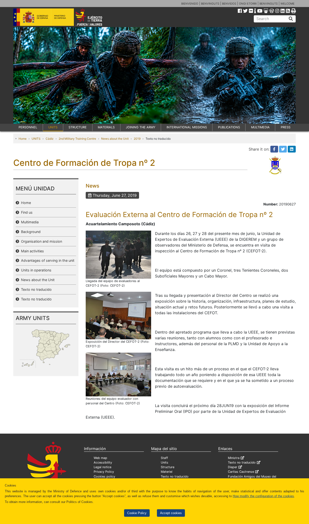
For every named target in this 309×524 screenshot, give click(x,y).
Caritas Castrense (241, 471)
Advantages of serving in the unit (46, 260)
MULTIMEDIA (260, 127)
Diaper (232, 467)
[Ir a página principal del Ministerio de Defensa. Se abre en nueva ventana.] (43, 16)
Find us (26, 212)
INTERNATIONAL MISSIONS (187, 127)
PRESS (285, 127)
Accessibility (103, 462)
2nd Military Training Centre (77, 138)
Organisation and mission (40, 241)
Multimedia (29, 222)
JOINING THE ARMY (140, 127)
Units (164, 462)
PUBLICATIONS (229, 127)
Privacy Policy (104, 471)
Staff (164, 458)
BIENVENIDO (189, 3)
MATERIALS (106, 127)
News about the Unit (115, 138)
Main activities (31, 251)
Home (23, 138)
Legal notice (102, 467)
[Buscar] (291, 18)
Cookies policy (104, 476)
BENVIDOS (229, 3)
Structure (167, 467)
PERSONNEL (28, 127)
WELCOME (288, 3)
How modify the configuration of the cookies (263, 496)
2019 (137, 138)
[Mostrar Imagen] (118, 254)
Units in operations (35, 270)
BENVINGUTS (210, 3)
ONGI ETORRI (248, 3)
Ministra (233, 458)
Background (30, 232)
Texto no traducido (35, 289)
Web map (100, 458)
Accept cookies (171, 513)
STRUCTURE (78, 127)
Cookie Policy (137, 513)
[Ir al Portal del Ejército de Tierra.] (94, 16)
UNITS (52, 127)
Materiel (166, 471)
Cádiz (50, 138)
